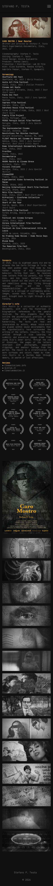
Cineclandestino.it (15, 370)
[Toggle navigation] (49, 6)
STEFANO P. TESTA (15, 6)
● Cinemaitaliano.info (14, 365)
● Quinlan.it (9, 368)
